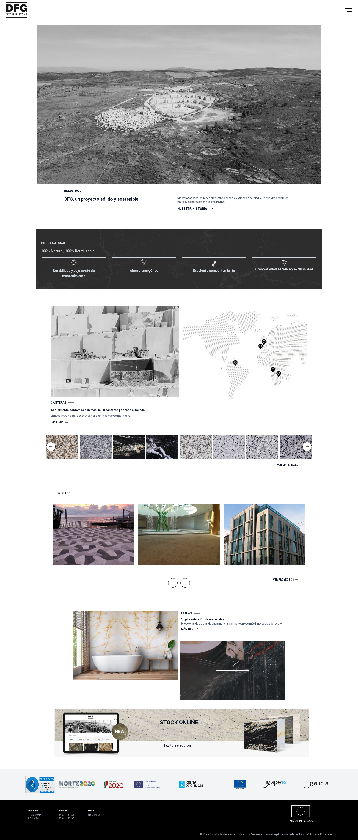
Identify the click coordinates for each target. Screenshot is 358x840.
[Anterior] (51, 446)
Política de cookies (293, 834)
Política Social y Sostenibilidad (218, 834)
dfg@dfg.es (94, 815)
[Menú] (348, 10)
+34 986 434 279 (66, 818)
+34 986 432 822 (66, 815)
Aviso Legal (272, 834)
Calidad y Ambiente (250, 834)
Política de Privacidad (320, 834)
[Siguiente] (307, 446)
